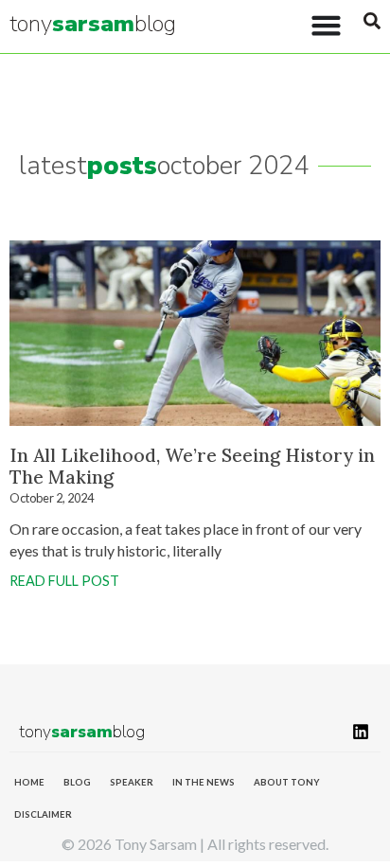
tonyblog (92, 24)
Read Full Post (64, 581)
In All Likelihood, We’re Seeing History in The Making (192, 466)
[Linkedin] (360, 731)
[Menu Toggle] (326, 25)
